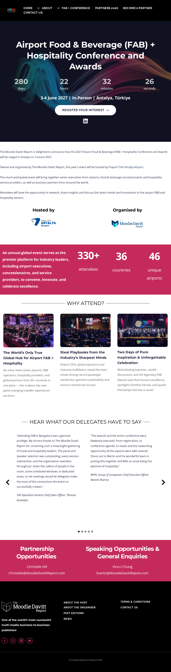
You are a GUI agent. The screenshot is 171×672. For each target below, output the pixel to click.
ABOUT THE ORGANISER (80, 607)
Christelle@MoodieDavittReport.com (37, 573)
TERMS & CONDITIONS (135, 601)
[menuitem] (28, 8)
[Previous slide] (7, 482)
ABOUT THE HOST (75, 602)
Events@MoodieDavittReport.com (122, 573)
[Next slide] (163, 482)
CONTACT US (129, 607)
